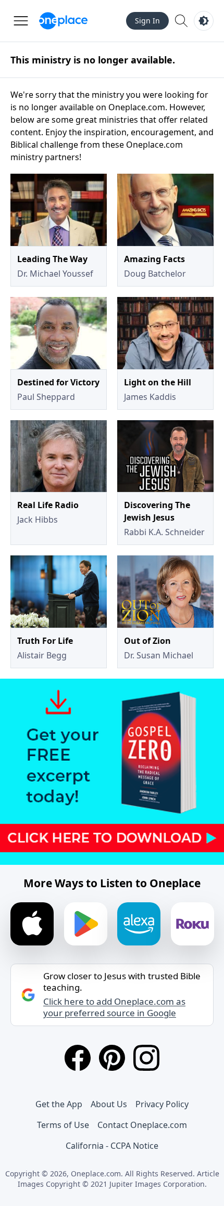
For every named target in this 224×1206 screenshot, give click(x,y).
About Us (109, 1104)
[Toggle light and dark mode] (204, 21)
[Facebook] (78, 1058)
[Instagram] (146, 1058)
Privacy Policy (162, 1104)
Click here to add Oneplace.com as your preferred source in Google (114, 1007)
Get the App (58, 1104)
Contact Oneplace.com (142, 1125)
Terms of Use (63, 1125)
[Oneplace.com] (63, 21)
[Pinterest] (112, 1058)
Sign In (147, 20)
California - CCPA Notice (112, 1145)
